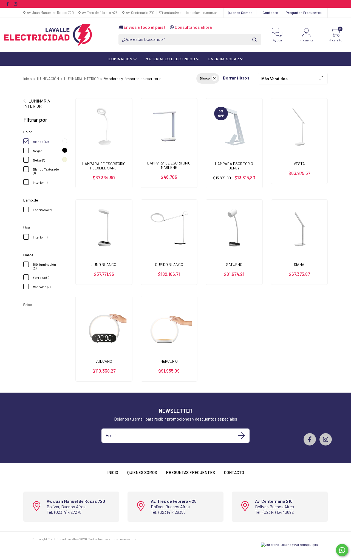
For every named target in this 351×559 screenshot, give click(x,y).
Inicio (27, 78)
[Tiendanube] (49, 543)
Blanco (205, 78)
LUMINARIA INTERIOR (81, 78)
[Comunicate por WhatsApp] (342, 550)
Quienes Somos (240, 12)
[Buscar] (255, 39)
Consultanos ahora (193, 27)
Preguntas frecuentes (190, 472)
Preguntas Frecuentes (304, 12)
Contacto (270, 12)
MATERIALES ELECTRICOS (171, 58)
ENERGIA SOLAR (224, 58)
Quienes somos (142, 472)
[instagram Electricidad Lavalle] (15, 3)
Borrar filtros (236, 77)
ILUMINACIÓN (121, 58)
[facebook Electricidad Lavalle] (8, 3)
